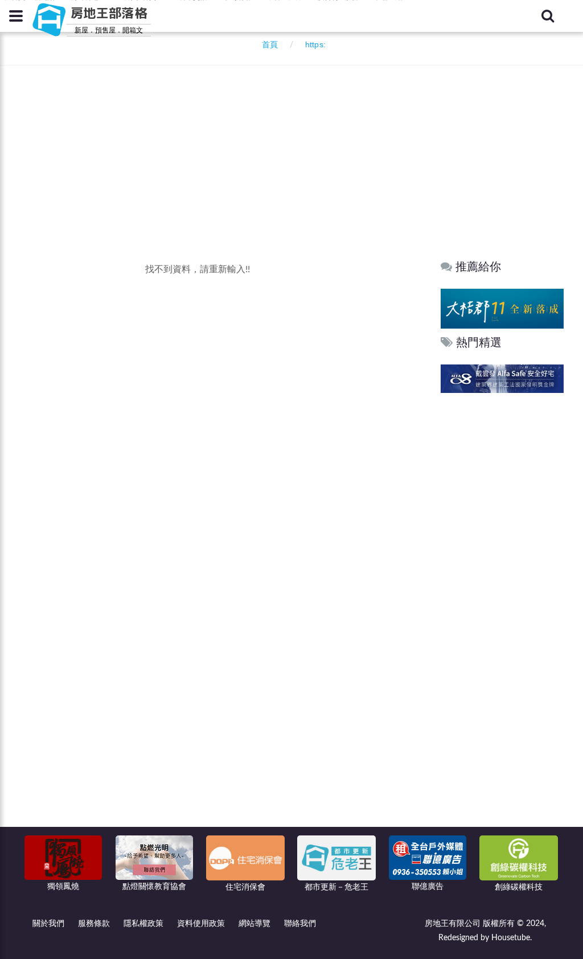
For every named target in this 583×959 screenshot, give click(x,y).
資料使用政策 (201, 924)
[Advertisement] (294, 142)
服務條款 (94, 924)
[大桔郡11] (502, 308)
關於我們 (48, 924)
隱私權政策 (143, 924)
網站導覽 (254, 924)
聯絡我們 (300, 924)
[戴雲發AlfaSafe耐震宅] (502, 378)
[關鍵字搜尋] (547, 16)
